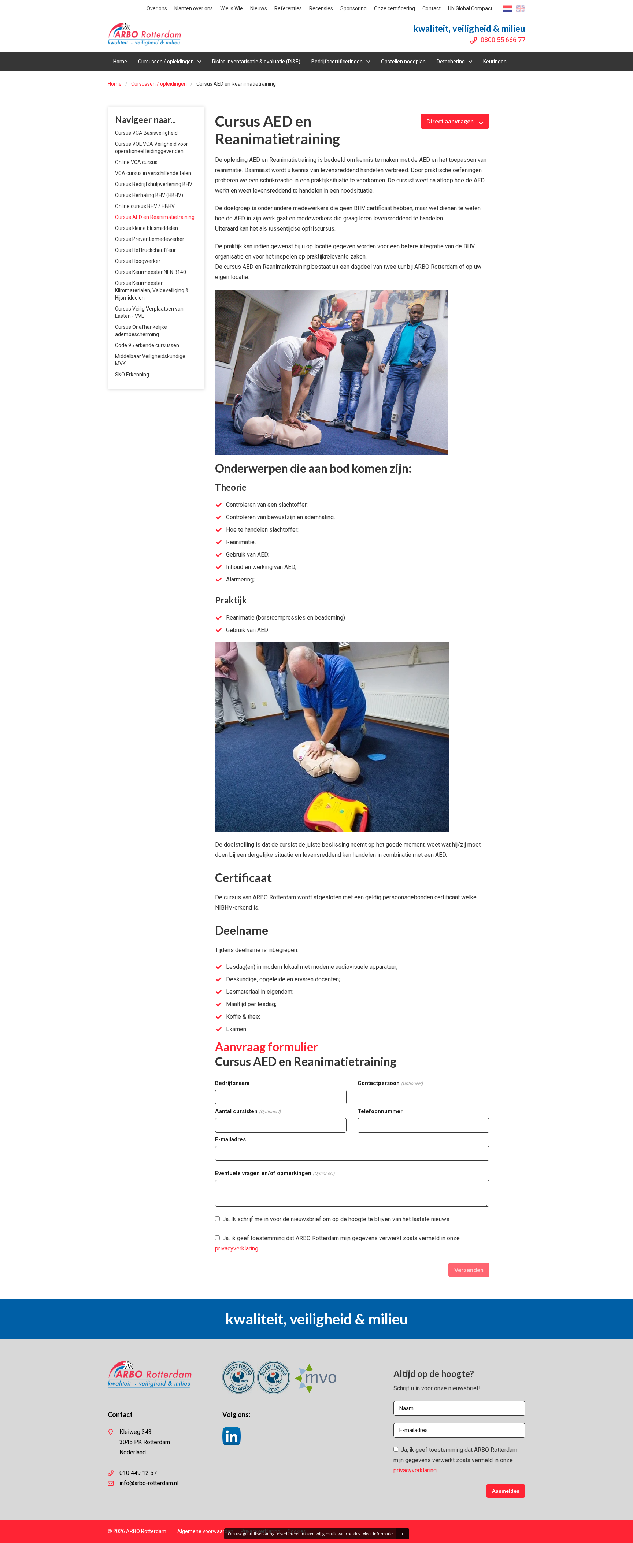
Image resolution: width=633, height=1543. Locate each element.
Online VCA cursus (136, 162)
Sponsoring (353, 8)
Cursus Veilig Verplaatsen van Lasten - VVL (149, 312)
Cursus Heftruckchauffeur (145, 250)
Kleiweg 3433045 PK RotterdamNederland (144, 1442)
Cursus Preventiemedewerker (149, 239)
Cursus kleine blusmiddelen (146, 228)
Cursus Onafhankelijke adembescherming (141, 330)
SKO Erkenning (132, 375)
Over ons (157, 8)
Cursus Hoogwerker (137, 261)
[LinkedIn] (231, 1443)
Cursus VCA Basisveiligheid (146, 133)
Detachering (451, 61)
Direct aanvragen (450, 121)
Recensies (321, 8)
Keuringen (495, 61)
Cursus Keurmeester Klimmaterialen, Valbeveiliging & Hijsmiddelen (152, 290)
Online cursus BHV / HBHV (145, 206)
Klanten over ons (193, 8)
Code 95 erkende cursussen (147, 345)
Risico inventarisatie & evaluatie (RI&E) (256, 61)
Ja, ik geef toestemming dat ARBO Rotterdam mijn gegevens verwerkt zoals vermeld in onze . (337, 1243)
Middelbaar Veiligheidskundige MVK (150, 360)
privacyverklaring (236, 1248)
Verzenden (469, 1269)
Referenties (288, 8)
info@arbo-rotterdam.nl (148, 1483)
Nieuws (258, 8)
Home (120, 61)
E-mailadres (230, 1139)
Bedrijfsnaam (232, 1083)
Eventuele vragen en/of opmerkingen (274, 1173)
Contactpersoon (390, 1083)
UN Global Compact (470, 8)
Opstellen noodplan (403, 61)
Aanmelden (505, 1491)
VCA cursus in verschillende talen (153, 173)
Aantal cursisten (248, 1111)
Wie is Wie (231, 8)
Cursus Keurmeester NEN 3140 (150, 272)
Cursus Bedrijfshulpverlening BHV (153, 184)
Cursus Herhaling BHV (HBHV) (149, 195)
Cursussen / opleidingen (166, 61)
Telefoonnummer (380, 1111)
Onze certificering (394, 8)
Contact (431, 8)
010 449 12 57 (138, 1472)
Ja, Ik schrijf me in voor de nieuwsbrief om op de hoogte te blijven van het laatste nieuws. (336, 1219)
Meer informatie (377, 1533)
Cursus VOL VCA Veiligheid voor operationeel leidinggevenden (151, 147)
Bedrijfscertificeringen (337, 61)
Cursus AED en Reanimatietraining (155, 217)
